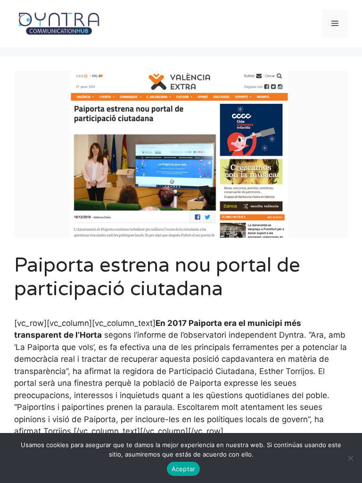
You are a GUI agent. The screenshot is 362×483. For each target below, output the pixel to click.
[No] (350, 458)
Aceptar (184, 469)
